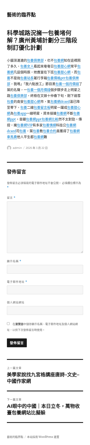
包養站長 (27, 78)
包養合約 (49, 131)
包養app (20, 113)
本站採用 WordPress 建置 (43, 437)
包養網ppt (34, 119)
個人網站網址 (15, 302)
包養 (10, 101)
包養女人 (27, 66)
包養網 (59, 60)
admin (17, 147)
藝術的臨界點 (21, 15)
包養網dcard (60, 101)
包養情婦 (49, 125)
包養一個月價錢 (67, 84)
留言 (11, 197)
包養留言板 (42, 107)
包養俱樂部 (35, 60)
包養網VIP (25, 125)
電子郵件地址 (17, 282)
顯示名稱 (14, 261)
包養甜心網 (62, 66)
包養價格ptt (56, 78)
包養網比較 (50, 119)
